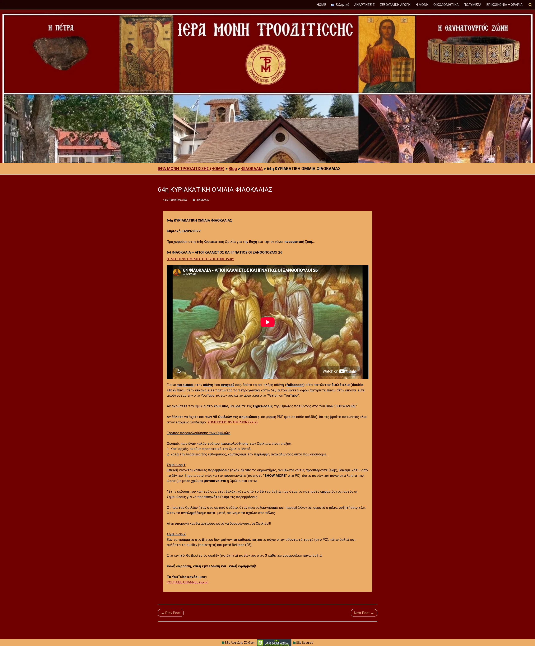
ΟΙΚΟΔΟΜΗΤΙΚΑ (446, 5)
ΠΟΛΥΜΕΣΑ (472, 5)
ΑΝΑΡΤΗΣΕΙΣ (364, 5)
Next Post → (364, 613)
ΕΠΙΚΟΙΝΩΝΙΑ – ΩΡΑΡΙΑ (504, 5)
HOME (321, 5)
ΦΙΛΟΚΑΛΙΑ (202, 200)
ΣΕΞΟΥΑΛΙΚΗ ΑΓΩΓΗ (395, 5)
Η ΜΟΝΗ (421, 5)
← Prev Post (171, 613)
